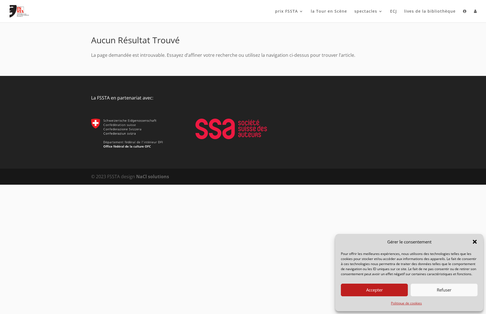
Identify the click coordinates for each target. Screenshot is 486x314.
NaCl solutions (152, 176)
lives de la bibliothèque (430, 11)
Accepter (374, 290)
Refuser (444, 290)
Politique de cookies (406, 303)
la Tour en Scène (329, 11)
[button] (475, 242)
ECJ (393, 11)
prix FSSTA (286, 11)
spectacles (365, 11)
